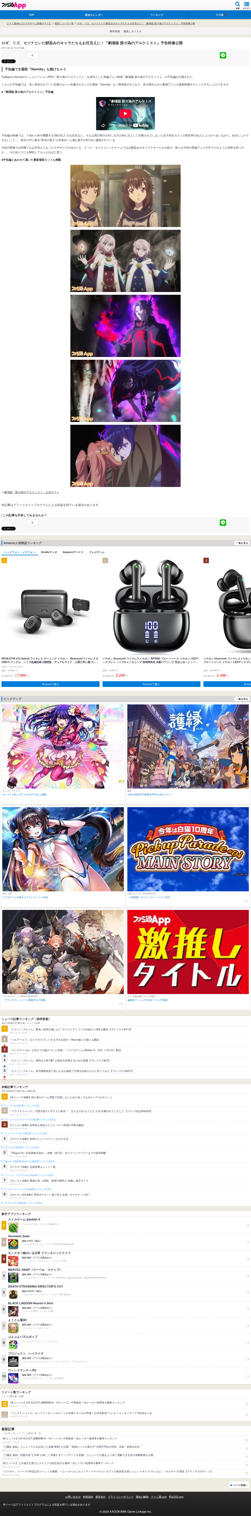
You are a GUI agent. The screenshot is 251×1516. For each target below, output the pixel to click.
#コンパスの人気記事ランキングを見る (22, 1106)
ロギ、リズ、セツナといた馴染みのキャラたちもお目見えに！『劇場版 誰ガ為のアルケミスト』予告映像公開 (136, 23)
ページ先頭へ (240, 1485)
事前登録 (115, 31)
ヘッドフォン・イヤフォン (19, 552)
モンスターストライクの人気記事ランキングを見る (27, 1189)
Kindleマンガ (49, 552)
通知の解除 (142, 1497)
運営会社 (100, 1497)
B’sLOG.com (176, 1497)
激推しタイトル (132, 31)
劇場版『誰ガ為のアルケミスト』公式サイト (31, 492)
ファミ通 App (13, 5)
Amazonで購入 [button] (50, 684)
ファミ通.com (159, 1497)
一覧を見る (242, 543)
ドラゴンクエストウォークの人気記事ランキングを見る (30, 1119)
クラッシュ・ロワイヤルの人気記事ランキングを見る (28, 1175)
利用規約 (88, 1497)
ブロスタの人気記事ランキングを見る (21, 1147)
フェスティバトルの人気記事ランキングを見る (25, 1133)
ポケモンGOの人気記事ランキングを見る (23, 1203)
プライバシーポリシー (121, 1497)
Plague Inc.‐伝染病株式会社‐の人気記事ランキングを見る (29, 1161)
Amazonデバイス (73, 552)
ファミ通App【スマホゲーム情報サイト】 (29, 23)
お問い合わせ (73, 1497)
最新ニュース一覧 (64, 23)
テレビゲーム (97, 552)
